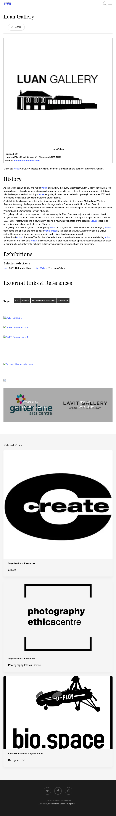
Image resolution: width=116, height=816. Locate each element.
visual (44, 187)
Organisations (15, 563)
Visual (16, 168)
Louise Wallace (39, 268)
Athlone (25, 300)
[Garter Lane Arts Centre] (30, 405)
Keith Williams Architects (43, 300)
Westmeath (63, 300)
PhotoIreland (53, 804)
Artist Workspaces (17, 753)
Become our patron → (69, 804)
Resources (29, 563)
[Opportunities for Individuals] (18, 364)
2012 (17, 300)
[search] (104, 3)
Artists (19, 237)
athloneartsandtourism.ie (27, 160)
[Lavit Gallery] (85, 405)
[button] (110, 3)
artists (108, 227)
